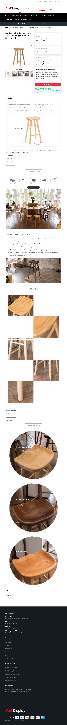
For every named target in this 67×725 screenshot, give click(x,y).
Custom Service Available (12, 674)
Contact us (8, 645)
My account (8, 648)
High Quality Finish (11, 667)
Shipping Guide (10, 658)
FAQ (6, 652)
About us (8, 642)
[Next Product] (59, 34)
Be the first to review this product (22, 41)
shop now (50, 23)
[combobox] (36, 8)
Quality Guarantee (10, 677)
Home (7, 28)
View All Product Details (43, 51)
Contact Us (57, 2)
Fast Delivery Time (10, 671)
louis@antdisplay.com (12, 628)
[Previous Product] (57, 34)
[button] (31, 46)
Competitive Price (10, 680)
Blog (6, 655)
